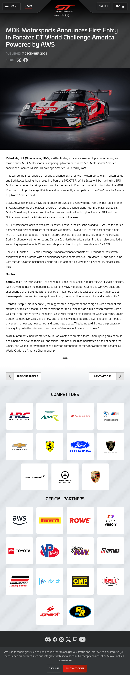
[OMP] (80, 581)
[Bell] (110, 581)
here (9, 266)
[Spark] (49, 611)
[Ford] (80, 446)
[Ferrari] (49, 446)
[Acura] (19, 416)
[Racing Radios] (80, 611)
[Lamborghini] (110, 446)
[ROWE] (80, 520)
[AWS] (19, 520)
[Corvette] (19, 446)
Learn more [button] (65, 660)
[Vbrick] (49, 581)
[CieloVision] (110, 520)
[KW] (80, 550)
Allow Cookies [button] (75, 668)
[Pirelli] (49, 520)
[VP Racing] (49, 550)
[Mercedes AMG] (65, 477)
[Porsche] (95, 477)
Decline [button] (54, 668)
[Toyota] (19, 550)
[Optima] (110, 550)
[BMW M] (110, 416)
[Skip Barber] (19, 581)
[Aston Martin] (49, 416)
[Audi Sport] (80, 416)
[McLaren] (34, 477)
